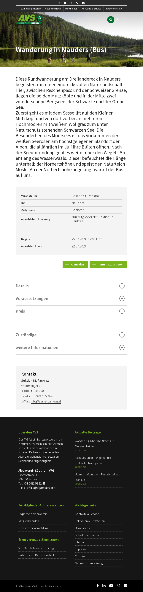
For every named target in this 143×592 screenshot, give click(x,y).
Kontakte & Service (91, 8)
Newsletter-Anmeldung (33, 528)
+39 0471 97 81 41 (34, 483)
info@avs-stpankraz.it (46, 401)
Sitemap (80, 542)
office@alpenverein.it (41, 488)
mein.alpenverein (32, 8)
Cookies (80, 556)
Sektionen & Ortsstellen (90, 521)
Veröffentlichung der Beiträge (36, 548)
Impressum (82, 549)
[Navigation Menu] (125, 20)
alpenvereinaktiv (114, 8)
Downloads (71, 8)
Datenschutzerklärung (89, 563)
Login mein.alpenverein (32, 514)
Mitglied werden (53, 8)
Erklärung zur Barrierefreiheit (36, 555)
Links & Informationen (88, 535)
